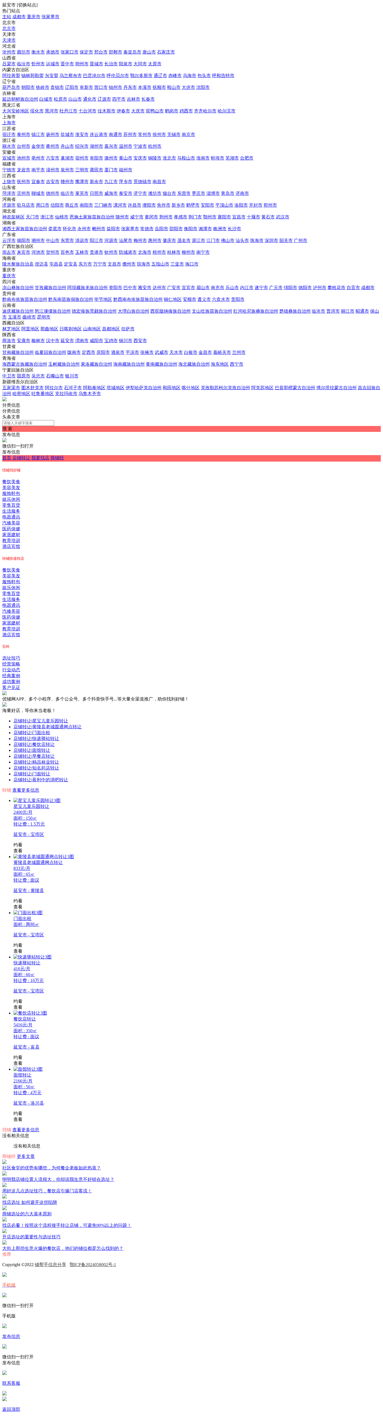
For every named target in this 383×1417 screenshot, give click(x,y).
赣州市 (67, 181)
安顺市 (189, 299)
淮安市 (82, 134)
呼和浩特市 (223, 75)
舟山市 (67, 146)
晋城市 (96, 63)
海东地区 (220, 364)
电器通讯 (11, 517)
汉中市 (52, 340)
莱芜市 (82, 193)
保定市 (86, 52)
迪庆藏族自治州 (18, 311)
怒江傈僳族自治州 (53, 311)
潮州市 (38, 240)
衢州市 (52, 146)
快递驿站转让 (45, 738)
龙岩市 (23, 169)
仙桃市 (61, 217)
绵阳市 (290, 287)
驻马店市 (26, 205)
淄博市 (213, 193)
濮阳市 (149, 205)
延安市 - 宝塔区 (28, 834)
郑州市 (270, 205)
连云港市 (99, 134)
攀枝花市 (336, 287)
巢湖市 (67, 158)
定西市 (88, 352)
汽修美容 (11, 522)
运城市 (52, 63)
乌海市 (189, 75)
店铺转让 (21, 457)
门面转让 (41, 773)
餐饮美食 (11, 481)
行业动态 (11, 669)
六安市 (52, 158)
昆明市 (43, 317)
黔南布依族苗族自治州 (24, 299)
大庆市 (138, 111)
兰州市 (239, 352)
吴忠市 (38, 376)
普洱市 (333, 311)
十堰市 (253, 217)
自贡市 (353, 287)
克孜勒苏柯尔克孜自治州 (225, 387)
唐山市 (149, 52)
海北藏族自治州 (194, 364)
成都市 (19, 16)
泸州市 (319, 287)
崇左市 (9, 252)
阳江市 (96, 240)
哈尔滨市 (227, 111)
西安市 (140, 340)
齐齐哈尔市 (205, 111)
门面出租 (41, 732)
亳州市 (38, 158)
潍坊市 (154, 193)
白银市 (190, 352)
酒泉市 (117, 352)
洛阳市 (241, 205)
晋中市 (67, 63)
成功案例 (11, 681)
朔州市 (82, 63)
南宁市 (203, 252)
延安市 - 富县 (26, 1047)
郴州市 (98, 228)
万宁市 (100, 264)
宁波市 (140, 146)
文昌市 (114, 264)
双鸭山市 (155, 111)
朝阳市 (28, 87)
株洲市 (220, 228)
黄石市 (268, 217)
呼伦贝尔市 (118, 75)
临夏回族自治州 (50, 352)
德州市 (52, 193)
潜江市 (47, 217)
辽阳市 (72, 87)
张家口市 (70, 52)
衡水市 (38, 52)
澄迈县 (41, 264)
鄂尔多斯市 (141, 75)
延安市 (67, 340)
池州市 (23, 158)
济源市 (9, 205)
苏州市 (130, 134)
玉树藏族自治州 (64, 364)
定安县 (70, 264)
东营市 (184, 193)
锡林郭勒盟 (32, 75)
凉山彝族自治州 (18, 287)
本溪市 (144, 87)
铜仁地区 (173, 299)
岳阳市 (161, 228)
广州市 (300, 240)
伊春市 (123, 111)
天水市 (176, 352)
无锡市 (174, 134)
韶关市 (286, 240)
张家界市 (50, 16)
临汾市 (23, 63)
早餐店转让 (43, 756)
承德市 (52, 52)
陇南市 (74, 352)
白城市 (46, 99)
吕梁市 (9, 63)
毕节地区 (103, 299)
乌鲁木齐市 (90, 393)
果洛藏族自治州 (96, 364)
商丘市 (72, 205)
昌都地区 (111, 328)
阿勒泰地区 (94, 387)
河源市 (111, 240)
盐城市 (67, 134)
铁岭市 (42, 87)
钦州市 (111, 252)
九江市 (111, 181)
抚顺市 (159, 87)
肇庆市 (169, 240)
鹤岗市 (171, 111)
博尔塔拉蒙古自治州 (336, 387)
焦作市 (163, 205)
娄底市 (55, 228)
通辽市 (160, 75)
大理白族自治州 (133, 311)
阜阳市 (96, 158)
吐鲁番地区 (42, 393)
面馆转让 (41, 750)
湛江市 (198, 240)
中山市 (52, 240)
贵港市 (96, 252)
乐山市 (232, 287)
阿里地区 (30, 328)
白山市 (75, 99)
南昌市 (159, 181)
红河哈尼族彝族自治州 (255, 311)
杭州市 (154, 146)
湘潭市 (205, 228)
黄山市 (125, 158)
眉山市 (203, 287)
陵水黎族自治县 (18, 264)
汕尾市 (125, 240)
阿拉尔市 (54, 387)
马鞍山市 (186, 158)
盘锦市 (57, 87)
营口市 (101, 87)
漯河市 (120, 205)
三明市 (82, 169)
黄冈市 (151, 217)
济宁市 (140, 193)
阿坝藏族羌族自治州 (87, 287)
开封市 (255, 205)
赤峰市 (175, 75)
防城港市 (128, 252)
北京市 (9, 28)
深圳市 (271, 240)
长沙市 (234, 228)
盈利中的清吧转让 (50, 779)
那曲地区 (49, 328)
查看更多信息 (25, 790)
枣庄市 (198, 193)
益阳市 (113, 228)
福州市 (125, 169)
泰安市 (125, 193)
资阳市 (115, 287)
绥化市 (37, 111)
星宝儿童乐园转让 (50, 720)
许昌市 (134, 205)
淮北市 (169, 158)
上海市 (9, 122)
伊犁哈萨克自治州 (143, 387)
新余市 (96, 181)
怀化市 (69, 228)
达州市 (159, 287)
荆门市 (195, 217)
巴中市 (130, 287)
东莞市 (67, 240)
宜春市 (38, 181)
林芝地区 (11, 328)
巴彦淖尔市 (94, 75)
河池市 (38, 252)
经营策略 (11, 664)
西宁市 (236, 364)
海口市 (192, 264)
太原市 (154, 63)
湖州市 (96, 146)
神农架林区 (13, 217)
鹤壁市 (193, 205)
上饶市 (9, 181)
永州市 (84, 228)
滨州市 (23, 193)
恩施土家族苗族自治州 (92, 217)
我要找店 (40, 457)
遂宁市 (261, 287)
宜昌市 (239, 217)
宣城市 (9, 158)
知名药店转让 (45, 768)
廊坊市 (23, 52)
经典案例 (11, 675)
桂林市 (174, 252)
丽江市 (347, 311)
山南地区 (92, 328)
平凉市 (132, 352)
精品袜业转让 (45, 762)
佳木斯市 (107, 111)
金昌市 (205, 352)
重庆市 (33, 16)
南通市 (115, 134)
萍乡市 (125, 181)
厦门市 (111, 169)
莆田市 (96, 169)
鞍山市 (174, 87)
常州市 (144, 134)
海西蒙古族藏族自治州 (24, 364)
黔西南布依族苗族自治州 (138, 299)
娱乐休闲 (11, 499)
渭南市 (82, 340)
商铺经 (57, 457)
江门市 (213, 240)
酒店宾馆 (11, 546)
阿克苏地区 (262, 387)
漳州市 (52, 169)
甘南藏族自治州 (18, 352)
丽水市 (9, 146)
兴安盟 (51, 75)
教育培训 (11, 540)
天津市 (9, 40)
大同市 (140, 63)
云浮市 (9, 240)
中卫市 (9, 376)
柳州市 (188, 252)
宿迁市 (9, 134)
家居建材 (11, 534)
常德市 (147, 228)
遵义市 (204, 299)
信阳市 (57, 205)
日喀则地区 (70, 328)
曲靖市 (29, 317)
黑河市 (51, 111)
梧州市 (159, 252)
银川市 (72, 376)
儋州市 (129, 264)
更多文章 (26, 1156)
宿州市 (82, 158)
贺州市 (52, 252)
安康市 (23, 340)
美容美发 (11, 487)
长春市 (148, 99)
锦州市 (115, 87)
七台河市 (87, 111)
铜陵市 (154, 158)
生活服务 (11, 511)
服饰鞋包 (11, 493)
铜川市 (125, 340)
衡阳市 (190, 228)
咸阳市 (96, 340)
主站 (6, 16)
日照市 (96, 193)
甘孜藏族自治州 (50, 287)
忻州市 (38, 63)
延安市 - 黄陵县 (28, 890)
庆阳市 (103, 352)
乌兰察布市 (70, 75)
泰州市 (23, 134)
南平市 (38, 169)
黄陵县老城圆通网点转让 (57, 726)
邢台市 (101, 52)
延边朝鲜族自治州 (20, 99)
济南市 (242, 193)
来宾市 (23, 252)
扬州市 (52, 134)
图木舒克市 (32, 387)
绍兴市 (82, 146)
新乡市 (178, 205)
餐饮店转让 (43, 744)
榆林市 (38, 340)
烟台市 (169, 193)
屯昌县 (56, 264)
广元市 (276, 287)
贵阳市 (237, 299)
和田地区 (172, 387)
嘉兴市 (111, 146)
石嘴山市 (55, 376)
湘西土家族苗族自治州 (24, 228)
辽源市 (104, 99)
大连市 (188, 87)
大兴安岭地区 (15, 111)
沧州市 (9, 52)
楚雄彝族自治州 (295, 311)
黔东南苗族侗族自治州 (70, 299)
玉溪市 (14, 317)
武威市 (161, 352)
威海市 (111, 193)
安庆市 (140, 158)
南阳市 (86, 205)
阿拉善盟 (11, 75)
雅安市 (144, 287)
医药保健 (11, 528)
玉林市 (82, 252)
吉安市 (52, 181)
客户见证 (11, 687)
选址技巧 (11, 658)
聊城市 (38, 193)
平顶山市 (224, 205)
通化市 (89, 99)
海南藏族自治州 (129, 364)
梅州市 (140, 240)
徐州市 (159, 134)
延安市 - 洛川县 (28, 1103)
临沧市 (318, 311)
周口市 (42, 205)
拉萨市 (128, 328)
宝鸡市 (111, 340)
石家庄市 (166, 52)
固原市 (23, 376)
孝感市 (180, 217)
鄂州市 (209, 217)
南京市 (188, 134)
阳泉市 (125, 63)
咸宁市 (137, 217)
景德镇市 (142, 181)
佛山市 (227, 240)
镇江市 (38, 134)
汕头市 (242, 240)
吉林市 (133, 99)
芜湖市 (232, 158)
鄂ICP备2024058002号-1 (93, 1264)
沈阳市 (203, 87)
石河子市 (73, 387)
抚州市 (23, 181)
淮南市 (203, 158)
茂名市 (184, 240)
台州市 (23, 146)
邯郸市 (115, 52)
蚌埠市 (217, 158)
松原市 (60, 99)
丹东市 (130, 87)
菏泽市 (9, 193)
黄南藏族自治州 (161, 364)
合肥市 (246, 158)
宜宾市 (188, 287)
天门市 (32, 217)
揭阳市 (23, 240)
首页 (6, 457)
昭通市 (362, 311)
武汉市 (282, 217)
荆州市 (166, 217)
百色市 (67, 252)
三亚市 (177, 264)
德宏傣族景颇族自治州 (94, 311)
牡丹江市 (68, 111)
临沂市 (67, 193)
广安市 (174, 287)
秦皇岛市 (132, 52)
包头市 (204, 75)
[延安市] (4, 399)
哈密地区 (21, 393)
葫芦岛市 (11, 87)
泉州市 (67, 169)
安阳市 (207, 205)
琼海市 (143, 264)
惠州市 (154, 240)
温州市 (125, 146)
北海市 (144, 252)
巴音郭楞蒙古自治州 (295, 387)
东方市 (85, 264)
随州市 (122, 217)
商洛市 (9, 340)
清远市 (82, 240)
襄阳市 (224, 217)
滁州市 (111, 158)
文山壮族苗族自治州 (212, 311)
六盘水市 (221, 299)
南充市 (217, 287)
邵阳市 (176, 228)
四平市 (119, 99)
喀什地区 (191, 387)
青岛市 (227, 193)
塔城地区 (115, 387)
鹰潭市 (82, 181)
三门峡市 (103, 205)
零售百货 (11, 505)
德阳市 (305, 287)
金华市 (38, 146)
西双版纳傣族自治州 (170, 311)
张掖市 (147, 352)
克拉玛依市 (66, 393)
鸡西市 (186, 111)
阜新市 (86, 87)
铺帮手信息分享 (50, 1264)
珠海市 (257, 240)
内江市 (246, 287)
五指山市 (160, 264)
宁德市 (9, 169)
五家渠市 (11, 387)
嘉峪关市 (222, 352)
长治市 (111, 63)
